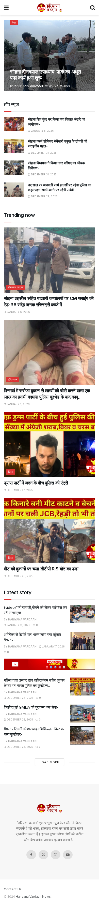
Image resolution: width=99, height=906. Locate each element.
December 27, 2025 (19, 490)
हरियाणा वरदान (15, 287)
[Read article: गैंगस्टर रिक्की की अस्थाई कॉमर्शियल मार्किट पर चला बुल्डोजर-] (82, 735)
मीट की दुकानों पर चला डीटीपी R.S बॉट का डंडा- (42, 568)
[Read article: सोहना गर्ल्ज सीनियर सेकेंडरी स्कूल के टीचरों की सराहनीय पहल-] (14, 146)
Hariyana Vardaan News (33, 896)
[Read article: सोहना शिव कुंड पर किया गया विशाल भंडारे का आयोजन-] (14, 124)
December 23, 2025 (19, 746)
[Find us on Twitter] (43, 854)
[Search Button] (92, 7)
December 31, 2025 (43, 152)
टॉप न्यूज (13, 379)
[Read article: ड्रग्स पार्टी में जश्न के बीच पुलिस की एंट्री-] (49, 444)
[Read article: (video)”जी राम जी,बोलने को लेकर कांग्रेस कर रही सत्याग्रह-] (82, 614)
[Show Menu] (6, 7)
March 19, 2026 (59, 85)
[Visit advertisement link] (49, 664)
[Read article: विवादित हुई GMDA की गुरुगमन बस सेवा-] (82, 714)
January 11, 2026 (18, 624)
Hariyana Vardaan (28, 85)
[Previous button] (7, 55)
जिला (14, 22)
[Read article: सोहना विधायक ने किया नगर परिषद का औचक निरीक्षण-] (14, 167)
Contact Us (13, 889)
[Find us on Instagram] (55, 854)
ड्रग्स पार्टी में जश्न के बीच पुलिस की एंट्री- (37, 482)
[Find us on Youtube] (68, 854)
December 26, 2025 (19, 575)
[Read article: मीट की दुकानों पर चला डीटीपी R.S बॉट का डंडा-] (49, 530)
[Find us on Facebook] (31, 854)
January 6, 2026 (18, 311)
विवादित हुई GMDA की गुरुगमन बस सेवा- (31, 707)
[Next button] (91, 55)
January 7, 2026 (53, 646)
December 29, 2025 (43, 196)
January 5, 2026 (42, 130)
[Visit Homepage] (49, 7)
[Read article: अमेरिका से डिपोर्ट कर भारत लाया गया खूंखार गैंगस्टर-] (82, 641)
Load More (49, 762)
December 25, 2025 (19, 719)
